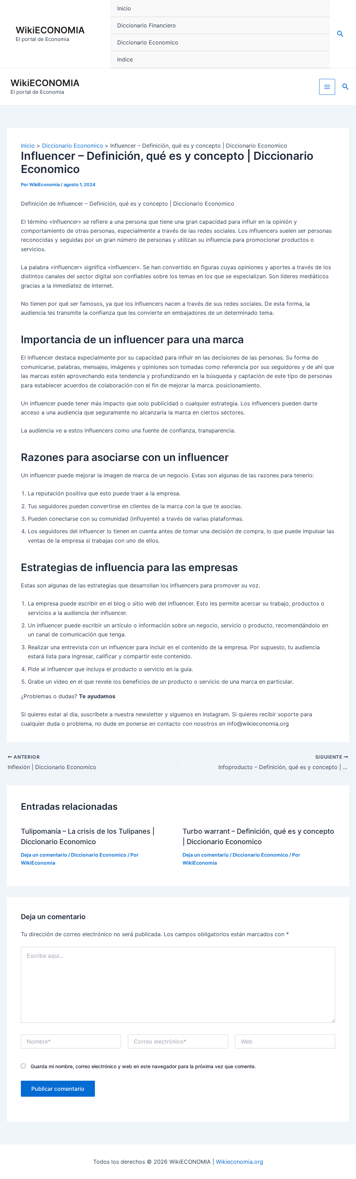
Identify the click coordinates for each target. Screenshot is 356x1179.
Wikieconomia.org (239, 1161)
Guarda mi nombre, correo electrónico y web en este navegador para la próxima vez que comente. (143, 1066)
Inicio (124, 8)
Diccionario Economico (147, 42)
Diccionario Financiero (146, 25)
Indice (125, 59)
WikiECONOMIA (50, 30)
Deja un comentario (44, 855)
